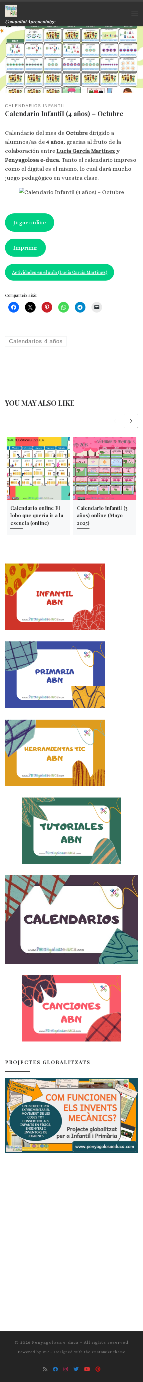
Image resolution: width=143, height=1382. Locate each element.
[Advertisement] (71, 1236)
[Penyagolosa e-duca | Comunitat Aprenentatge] (11, 9)
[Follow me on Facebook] (55, 1369)
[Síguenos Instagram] (66, 1369)
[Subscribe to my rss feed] (45, 1369)
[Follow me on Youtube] (87, 1369)
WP (46, 1352)
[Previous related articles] (115, 421)
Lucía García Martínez (86, 150)
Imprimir (25, 247)
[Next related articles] (131, 421)
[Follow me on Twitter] (76, 1369)
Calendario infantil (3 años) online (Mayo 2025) (102, 515)
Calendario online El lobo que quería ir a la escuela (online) (36, 515)
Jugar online (29, 222)
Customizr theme (108, 1352)
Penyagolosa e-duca (55, 1342)
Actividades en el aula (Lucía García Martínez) (59, 272)
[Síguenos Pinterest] (97, 1369)
